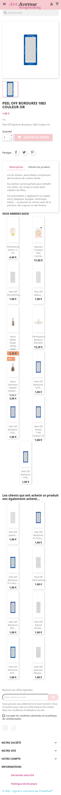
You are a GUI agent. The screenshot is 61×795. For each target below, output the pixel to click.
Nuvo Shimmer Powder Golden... (13, 386)
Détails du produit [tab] (39, 166)
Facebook (5, 727)
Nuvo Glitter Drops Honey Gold (13, 343)
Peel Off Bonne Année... (38, 625)
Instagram (13, 727)
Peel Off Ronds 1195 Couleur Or (38, 431)
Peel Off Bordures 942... (13, 625)
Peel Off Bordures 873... (13, 670)
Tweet (24, 152)
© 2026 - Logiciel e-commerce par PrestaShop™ (27, 790)
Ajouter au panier (33, 137)
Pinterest (32, 152)
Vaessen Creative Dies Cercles (38, 251)
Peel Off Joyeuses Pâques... (38, 670)
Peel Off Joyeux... (38, 293)
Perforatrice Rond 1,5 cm (13, 250)
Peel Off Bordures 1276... (13, 429)
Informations (11, 767)
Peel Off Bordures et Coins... (38, 535)
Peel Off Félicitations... (14, 293)
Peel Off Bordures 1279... (38, 384)
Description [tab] (16, 166)
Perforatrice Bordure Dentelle (39, 339)
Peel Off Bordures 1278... (25, 474)
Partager (16, 152)
